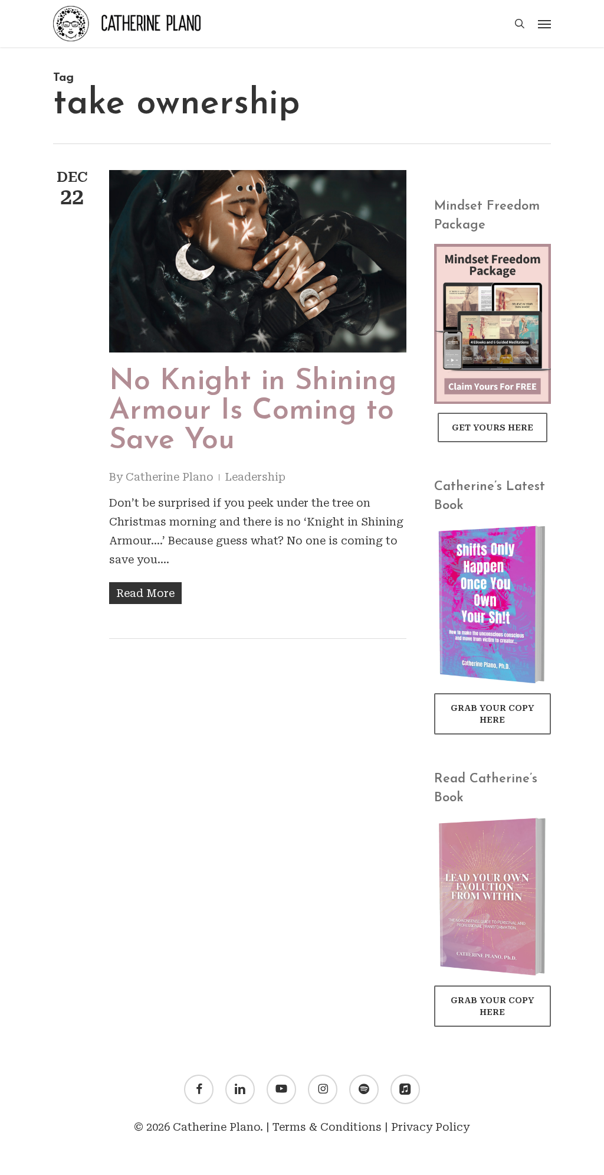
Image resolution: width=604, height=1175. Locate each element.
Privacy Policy (430, 1127)
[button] (544, 24)
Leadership (255, 477)
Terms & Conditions (327, 1127)
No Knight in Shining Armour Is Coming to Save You (253, 411)
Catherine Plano (170, 477)
